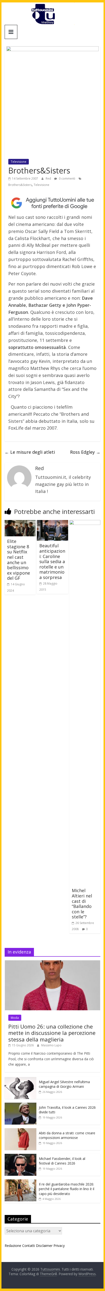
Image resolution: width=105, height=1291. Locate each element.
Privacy (59, 1245)
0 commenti (66, 178)
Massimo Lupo (51, 1045)
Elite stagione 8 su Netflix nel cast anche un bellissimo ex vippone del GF (18, 559)
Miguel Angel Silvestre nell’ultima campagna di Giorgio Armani (64, 1084)
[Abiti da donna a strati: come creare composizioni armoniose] (20, 1130)
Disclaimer (44, 1245)
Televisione (18, 162)
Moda (15, 1018)
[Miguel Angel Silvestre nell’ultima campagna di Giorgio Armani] (20, 1079)
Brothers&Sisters (20, 185)
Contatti (28, 1245)
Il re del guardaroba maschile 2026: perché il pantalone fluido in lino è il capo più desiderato (66, 1189)
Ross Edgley (85, 452)
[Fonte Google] (52, 203)
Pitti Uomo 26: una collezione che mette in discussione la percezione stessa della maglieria (51, 1033)
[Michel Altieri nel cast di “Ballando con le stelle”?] (84, 523)
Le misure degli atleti (30, 452)
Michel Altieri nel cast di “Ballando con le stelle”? (82, 903)
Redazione (13, 1245)
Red (49, 178)
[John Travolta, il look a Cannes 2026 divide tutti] (20, 1105)
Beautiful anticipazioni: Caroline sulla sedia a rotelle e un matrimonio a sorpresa (52, 561)
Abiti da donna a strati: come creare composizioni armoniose (67, 1135)
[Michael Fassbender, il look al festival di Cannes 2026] (20, 1156)
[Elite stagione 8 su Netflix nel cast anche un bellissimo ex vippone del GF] (20, 523)
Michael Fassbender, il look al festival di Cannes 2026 (62, 1161)
